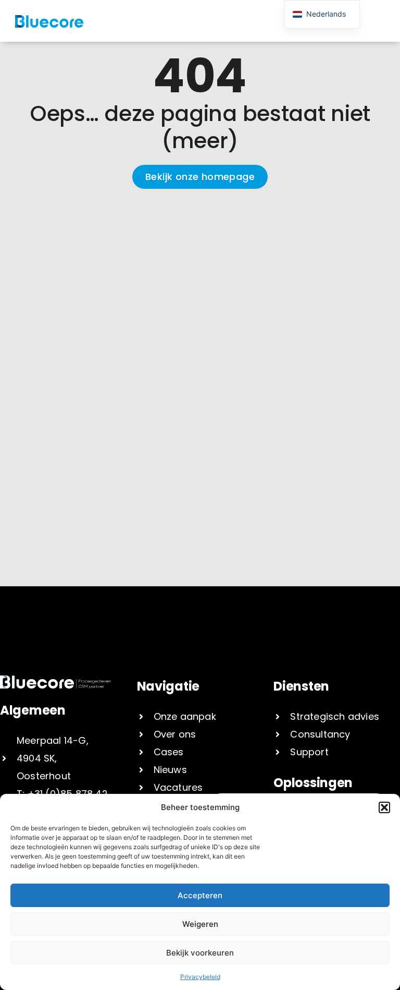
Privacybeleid (200, 977)
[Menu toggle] (244, 21)
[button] (384, 807)
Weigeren (200, 924)
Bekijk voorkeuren (200, 953)
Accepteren (200, 895)
